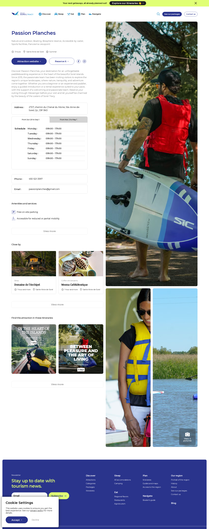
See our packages (172, 14)
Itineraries (90, 491)
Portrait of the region (180, 480)
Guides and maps (150, 483)
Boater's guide (149, 500)
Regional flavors (121, 496)
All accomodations (122, 480)
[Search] (158, 14)
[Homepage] (22, 13)
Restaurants (119, 500)
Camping (118, 483)
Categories (90, 483)
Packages (90, 487)
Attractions (90, 480)
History (174, 483)
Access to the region (152, 487)
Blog (173, 503)
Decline (35, 520)
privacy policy (36, 510)
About (174, 487)
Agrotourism (119, 504)
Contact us (191, 14)
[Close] (196, 3)
